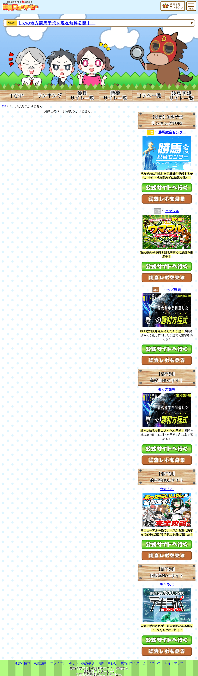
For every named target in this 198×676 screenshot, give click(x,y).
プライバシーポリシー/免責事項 (72, 663)
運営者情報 (22, 663)
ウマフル (172, 211)
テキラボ (167, 584)
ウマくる (167, 489)
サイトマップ (174, 663)
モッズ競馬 (172, 290)
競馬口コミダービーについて (141, 663)
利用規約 (40, 663)
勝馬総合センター (172, 132)
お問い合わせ (107, 663)
